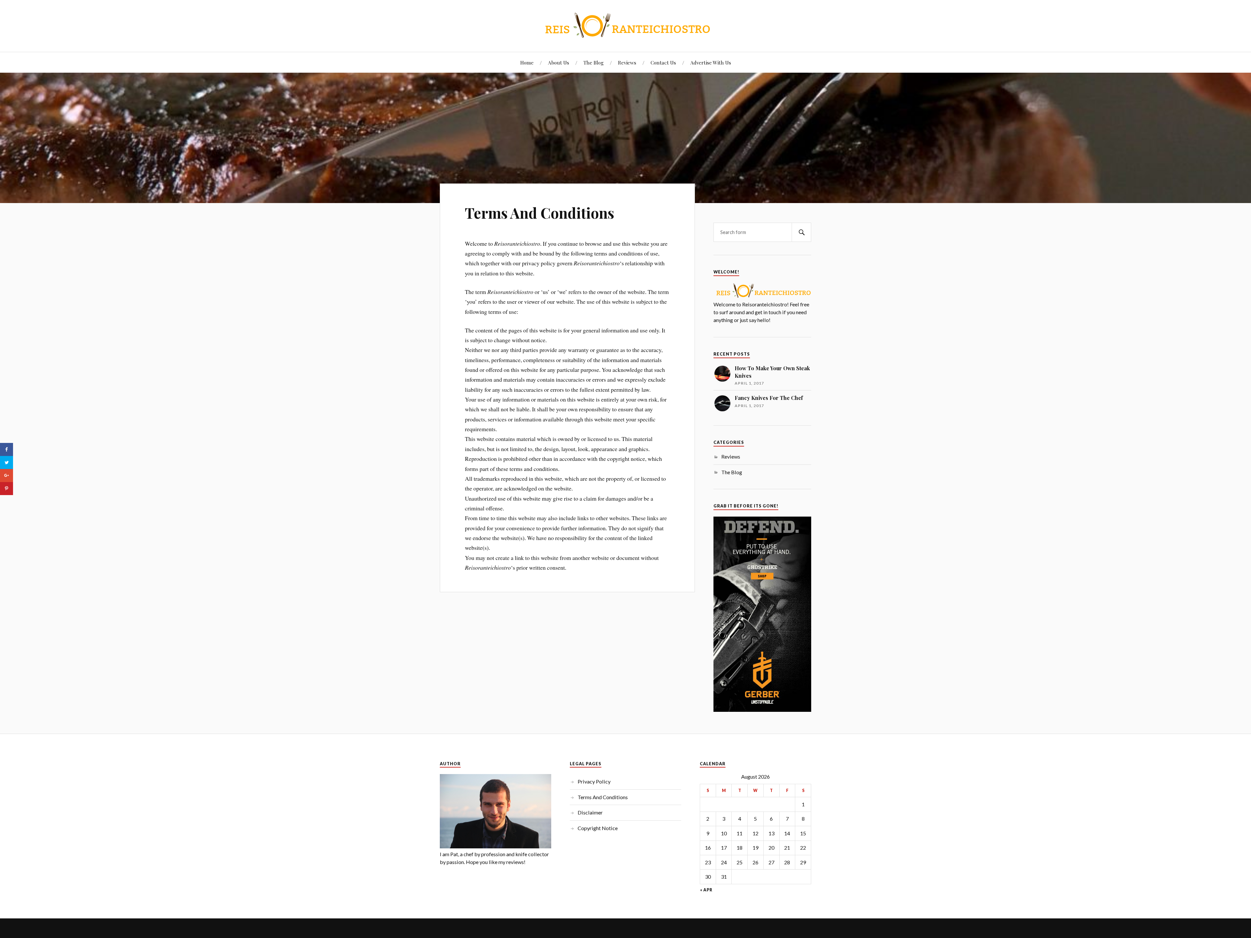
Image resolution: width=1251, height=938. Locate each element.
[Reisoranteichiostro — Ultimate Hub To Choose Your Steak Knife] (625, 25)
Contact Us (663, 62)
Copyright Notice (598, 828)
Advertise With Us (710, 62)
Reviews (627, 62)
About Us (558, 62)
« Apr (706, 890)
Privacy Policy (594, 781)
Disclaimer (590, 812)
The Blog (593, 62)
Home (527, 62)
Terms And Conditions (539, 212)
